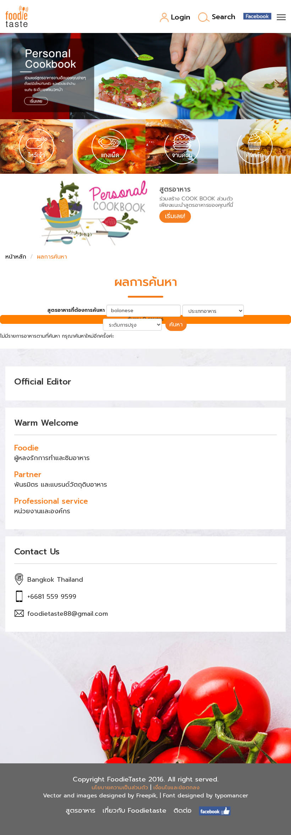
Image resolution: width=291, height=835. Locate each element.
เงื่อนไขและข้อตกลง (176, 787)
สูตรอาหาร (80, 810)
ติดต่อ (183, 810)
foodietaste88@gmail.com (67, 614)
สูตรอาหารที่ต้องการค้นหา (76, 310)
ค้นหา (176, 324)
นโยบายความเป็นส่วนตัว (120, 787)
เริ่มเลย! (175, 216)
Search (223, 17)
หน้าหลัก (15, 257)
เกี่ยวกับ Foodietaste (134, 810)
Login (180, 17)
